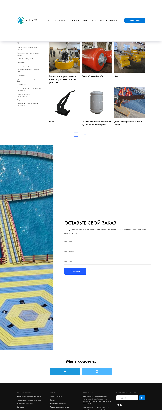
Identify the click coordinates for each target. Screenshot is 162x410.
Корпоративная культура (58, 403)
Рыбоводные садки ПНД (25, 403)
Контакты (113, 20)
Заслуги (52, 400)
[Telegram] (117, 405)
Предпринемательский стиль (59, 407)
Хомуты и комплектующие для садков (29, 396)
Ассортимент (60, 20)
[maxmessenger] (121, 405)
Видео (94, 20)
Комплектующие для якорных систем (29, 400)
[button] (134, 20)
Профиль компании (56, 396)
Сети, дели (20, 407)
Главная (48, 20)
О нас (102, 20)
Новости (74, 20)
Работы (85, 20)
